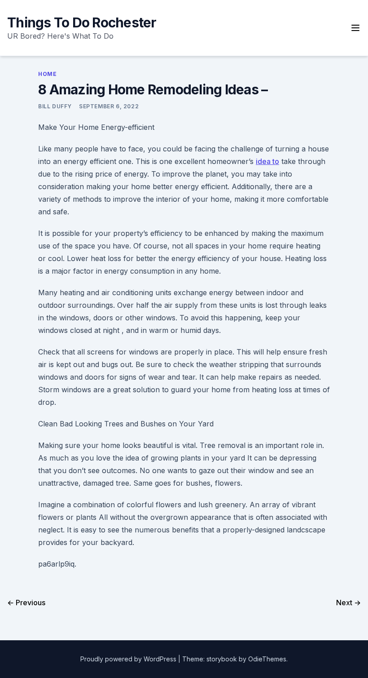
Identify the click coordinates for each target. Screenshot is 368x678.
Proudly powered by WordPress (129, 659)
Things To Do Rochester (82, 22)
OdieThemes (267, 659)
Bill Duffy (55, 106)
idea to (267, 161)
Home (47, 74)
